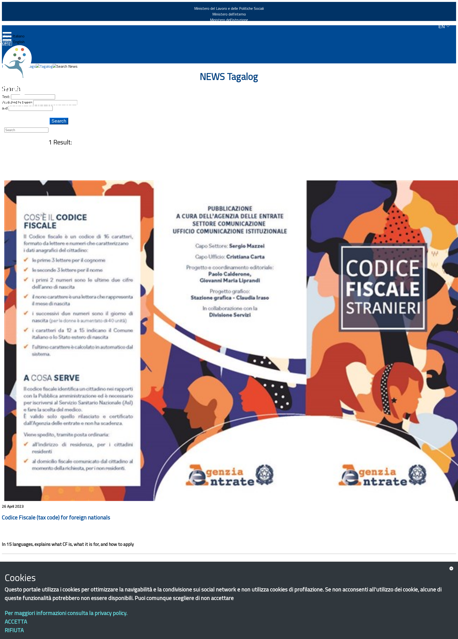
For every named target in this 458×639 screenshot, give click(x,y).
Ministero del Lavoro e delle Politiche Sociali (229, 8)
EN (442, 26)
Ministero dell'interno (229, 14)
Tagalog (46, 66)
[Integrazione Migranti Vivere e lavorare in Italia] (19, 61)
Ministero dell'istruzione (229, 20)
